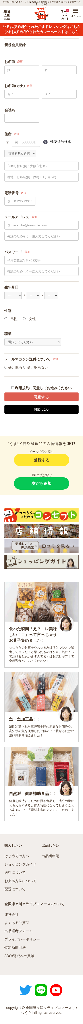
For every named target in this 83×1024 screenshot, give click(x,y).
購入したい (13, 845)
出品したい (50, 845)
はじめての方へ (16, 856)
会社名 (9, 110)
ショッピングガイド (20, 864)
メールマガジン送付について (27, 359)
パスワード (13, 252)
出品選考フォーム (18, 931)
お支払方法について (20, 881)
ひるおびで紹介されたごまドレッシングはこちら (42, 27)
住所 (8, 134)
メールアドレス (16, 217)
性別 (8, 311)
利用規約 (22, 388)
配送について (15, 889)
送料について (15, 872)
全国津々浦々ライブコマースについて (34, 904)
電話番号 (11, 193)
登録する (42, 460)
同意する (41, 397)
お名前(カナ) (14, 86)
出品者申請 (50, 856)
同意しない (41, 409)
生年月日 (11, 287)
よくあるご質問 (16, 923)
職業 (8, 334)
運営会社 (11, 914)
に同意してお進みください (43, 388)
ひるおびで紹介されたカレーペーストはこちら (41, 32)
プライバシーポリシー (22, 939)
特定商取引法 (15, 947)
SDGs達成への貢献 (19, 956)
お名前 (9, 62)
